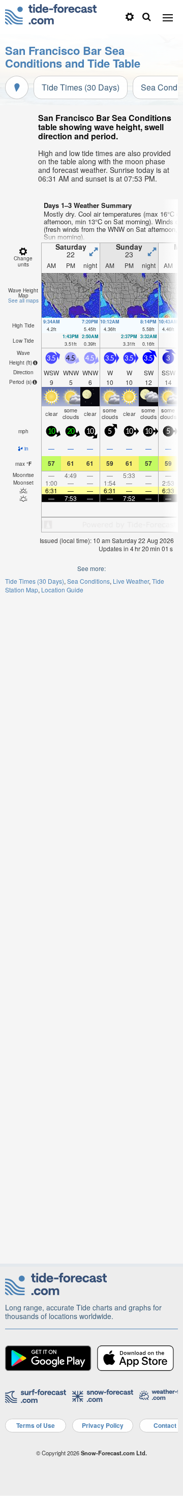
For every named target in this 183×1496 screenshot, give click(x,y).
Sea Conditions (88, 581)
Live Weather (131, 581)
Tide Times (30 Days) (80, 87)
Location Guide (62, 589)
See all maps (23, 300)
